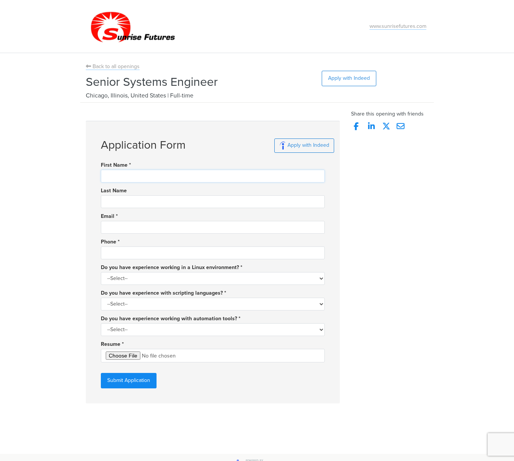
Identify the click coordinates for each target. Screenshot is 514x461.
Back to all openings (115, 66)
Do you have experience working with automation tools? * (170, 318)
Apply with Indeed (349, 78)
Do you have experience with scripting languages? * (163, 293)
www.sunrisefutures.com (398, 26)
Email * (109, 216)
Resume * (112, 344)
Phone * (110, 242)
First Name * (116, 165)
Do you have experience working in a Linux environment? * (171, 267)
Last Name (114, 190)
